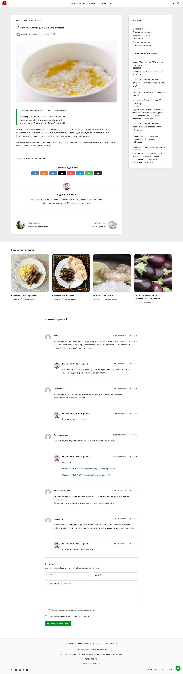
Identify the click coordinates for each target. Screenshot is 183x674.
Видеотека (138, 28)
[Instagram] (20, 670)
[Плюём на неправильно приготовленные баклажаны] (112, 273)
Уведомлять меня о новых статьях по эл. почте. (69, 616)
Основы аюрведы (141, 42)
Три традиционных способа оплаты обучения (148, 126)
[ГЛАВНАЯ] (17, 21)
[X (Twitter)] (62, 173)
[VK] (35, 173)
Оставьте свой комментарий (60, 583)
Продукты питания (142, 45)
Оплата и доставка (74, 643)
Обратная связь (110, 643)
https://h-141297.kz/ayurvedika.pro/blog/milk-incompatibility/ (88, 468)
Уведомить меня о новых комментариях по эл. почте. (71, 610)
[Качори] (153, 273)
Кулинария (138, 38)
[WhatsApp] (89, 173)
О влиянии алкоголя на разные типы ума (149, 82)
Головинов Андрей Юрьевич (76, 363)
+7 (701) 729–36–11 (91, 659)
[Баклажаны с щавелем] (30, 273)
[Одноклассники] (44, 173)
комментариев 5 (29, 299)
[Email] (98, 173)
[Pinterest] (71, 173)
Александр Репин (141, 79)
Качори (138, 295)
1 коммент (109, 302)
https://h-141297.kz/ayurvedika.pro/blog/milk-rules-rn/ (86, 475)
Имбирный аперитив (62, 295)
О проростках (158, 147)
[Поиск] (178, 3)
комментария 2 (70, 299)
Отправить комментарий (57, 623)
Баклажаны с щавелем (22, 295)
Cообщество (106, 3)
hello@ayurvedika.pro (91, 664)
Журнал (92, 3)
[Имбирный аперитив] (71, 273)
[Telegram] (80, 173)
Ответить (133, 336)
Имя (49, 575)
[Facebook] (53, 173)
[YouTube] (27, 670)
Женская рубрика (141, 35)
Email (98, 575)
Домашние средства (142, 32)
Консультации (78, 3)
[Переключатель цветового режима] (174, 3)
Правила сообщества (93, 643)
